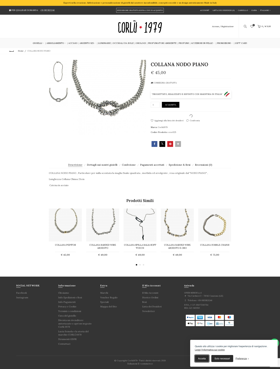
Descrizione (75, 164)
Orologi (141, 43)
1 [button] (136, 265)
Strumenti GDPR (67, 339)
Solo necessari (222, 358)
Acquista (170, 104)
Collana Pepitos (65, 245)
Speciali (104, 302)
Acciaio (73, 43)
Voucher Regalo (109, 297)
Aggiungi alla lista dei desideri (168, 120)
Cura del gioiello (67, 315)
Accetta (202, 358)
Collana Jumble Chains (214, 245)
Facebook (21, 292)
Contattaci (64, 343)
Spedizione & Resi (179, 164)
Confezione (129, 164)
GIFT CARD (241, 43)
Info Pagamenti (67, 302)
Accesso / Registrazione (222, 26)
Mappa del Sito (108, 306)
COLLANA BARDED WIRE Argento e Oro (177, 246)
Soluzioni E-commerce (140, 363)
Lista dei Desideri (152, 306)
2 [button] (140, 265)
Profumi (184, 43)
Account (204, 10)
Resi (144, 302)
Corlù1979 (163, 127)
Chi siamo (63, 292)
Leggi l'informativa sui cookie (210, 349)
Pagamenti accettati (152, 164)
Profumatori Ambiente (162, 43)
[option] (58, 72)
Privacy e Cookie (67, 306)
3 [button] (143, 265)
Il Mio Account (150, 292)
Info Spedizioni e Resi (70, 297)
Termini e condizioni (69, 311)
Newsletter (148, 311)
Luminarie (104, 43)
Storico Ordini (150, 297)
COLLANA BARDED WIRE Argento (102, 246)
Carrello (243, 10)
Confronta (195, 120)
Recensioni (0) (203, 164)
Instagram (22, 297)
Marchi (104, 292)
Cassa (254, 10)
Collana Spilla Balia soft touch (140, 246)
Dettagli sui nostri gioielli (102, 164)
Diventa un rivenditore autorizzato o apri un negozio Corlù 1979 (75, 323)
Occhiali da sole (123, 43)
